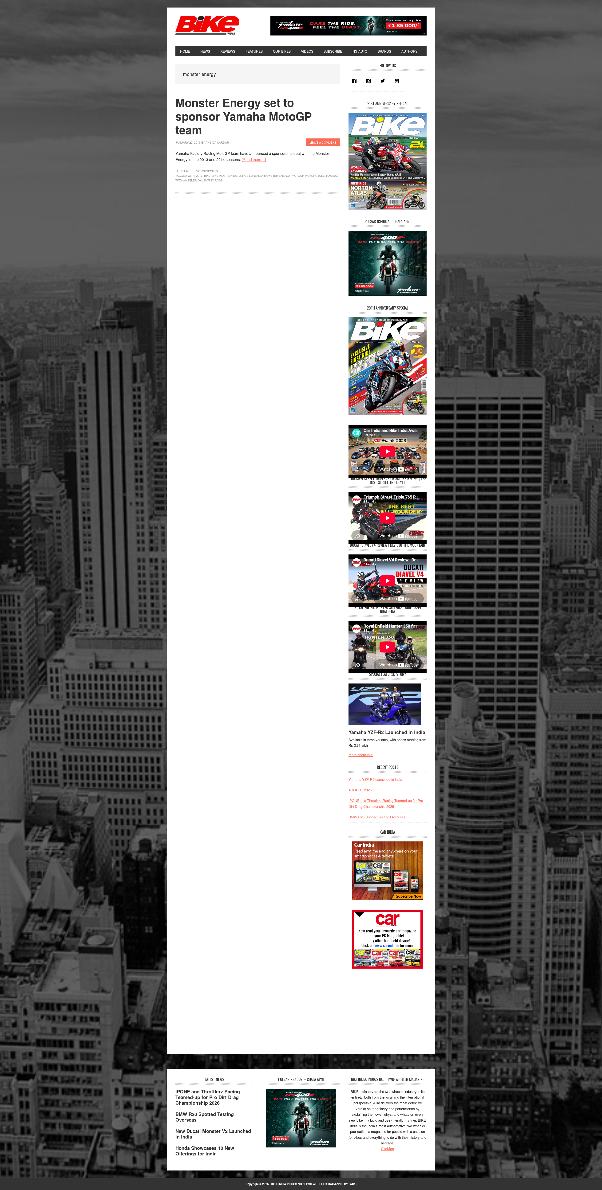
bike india (219, 175)
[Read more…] (254, 159)
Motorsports (207, 171)
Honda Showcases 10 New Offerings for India (204, 1150)
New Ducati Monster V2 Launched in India (213, 1133)
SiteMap (387, 1148)
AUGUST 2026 (360, 789)
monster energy (277, 175)
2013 (199, 175)
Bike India (207, 25)
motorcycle (315, 175)
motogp (298, 175)
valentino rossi (210, 180)
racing (331, 175)
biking (232, 175)
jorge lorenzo (251, 175)
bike (207, 175)
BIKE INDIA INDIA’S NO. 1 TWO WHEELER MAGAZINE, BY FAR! (313, 1184)
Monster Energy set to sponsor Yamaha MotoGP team (243, 115)
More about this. (361, 754)
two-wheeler (186, 180)
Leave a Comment (322, 142)
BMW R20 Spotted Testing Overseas (377, 816)
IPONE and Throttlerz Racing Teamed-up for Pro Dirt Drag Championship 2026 (207, 1097)
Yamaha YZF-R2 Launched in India (387, 732)
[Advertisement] (384, 1007)
